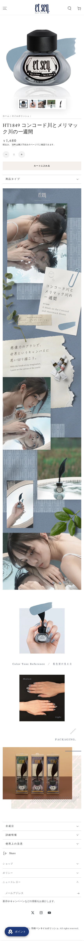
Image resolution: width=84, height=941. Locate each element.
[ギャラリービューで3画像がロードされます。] (42, 104)
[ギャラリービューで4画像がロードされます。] (51, 104)
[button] (69, 8)
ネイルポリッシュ (20, 116)
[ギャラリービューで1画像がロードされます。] (23, 104)
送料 (14, 144)
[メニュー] (5, 8)
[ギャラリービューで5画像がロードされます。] (60, 104)
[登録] (79, 893)
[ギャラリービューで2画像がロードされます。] (33, 104)
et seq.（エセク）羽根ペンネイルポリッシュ (36, 928)
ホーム (6, 116)
